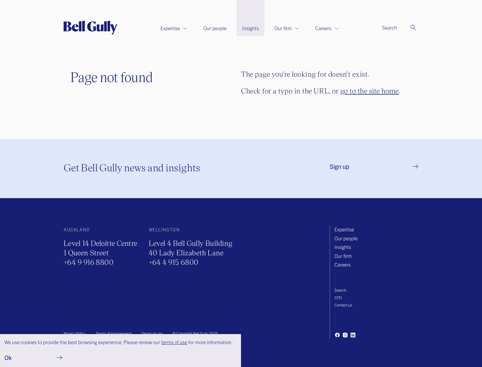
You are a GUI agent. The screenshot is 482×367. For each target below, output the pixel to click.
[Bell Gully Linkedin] (353, 335)
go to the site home (369, 90)
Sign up (339, 166)
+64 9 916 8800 (89, 262)
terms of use (174, 342)
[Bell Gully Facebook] (337, 335)
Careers (323, 28)
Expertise (170, 28)
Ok (8, 357)
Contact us (343, 304)
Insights (250, 28)
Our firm (283, 28)
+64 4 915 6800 (174, 262)
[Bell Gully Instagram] (345, 335)
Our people (214, 28)
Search (340, 289)
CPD (338, 297)
